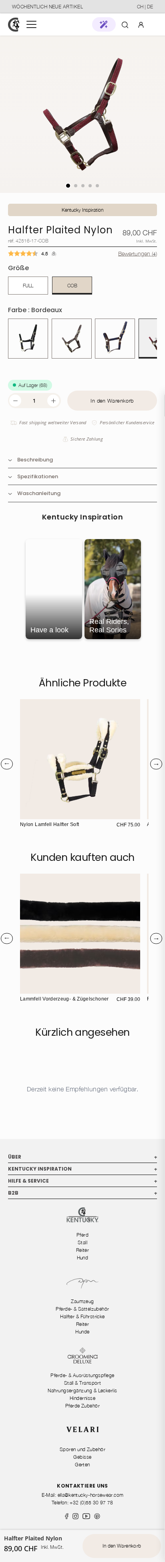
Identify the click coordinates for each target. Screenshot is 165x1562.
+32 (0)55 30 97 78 (91, 1503)
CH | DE (145, 7)
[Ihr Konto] (141, 24)
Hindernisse (82, 1398)
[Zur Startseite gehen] (13, 25)
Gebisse (82, 1457)
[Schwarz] (28, 339)
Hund (83, 1258)
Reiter (82, 1250)
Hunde (82, 1332)
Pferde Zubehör (82, 1406)
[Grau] (72, 339)
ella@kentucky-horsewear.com (91, 1495)
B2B (82, 1192)
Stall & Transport (82, 1383)
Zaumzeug (82, 1301)
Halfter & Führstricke (82, 1316)
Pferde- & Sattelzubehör (82, 1309)
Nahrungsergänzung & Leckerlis (82, 1391)
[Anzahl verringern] (15, 401)
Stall (82, 1242)
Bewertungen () (137, 253)
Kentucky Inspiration (82, 210)
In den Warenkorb (112, 400)
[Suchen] (125, 24)
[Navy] (115, 339)
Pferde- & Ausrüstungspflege (82, 1375)
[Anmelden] (141, 24)
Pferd (82, 1235)
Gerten (82, 1465)
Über (82, 1156)
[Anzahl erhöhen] (53, 401)
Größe (18, 268)
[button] (104, 24)
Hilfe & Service (82, 1180)
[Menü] (31, 24)
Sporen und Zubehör (82, 1449)
